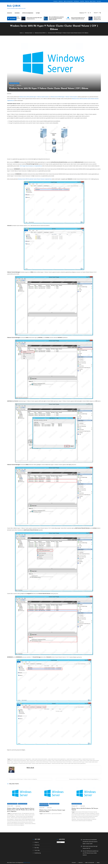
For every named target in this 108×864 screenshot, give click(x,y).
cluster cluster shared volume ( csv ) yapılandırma (21, 759)
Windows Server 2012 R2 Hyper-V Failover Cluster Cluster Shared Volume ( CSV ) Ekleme (54, 762)
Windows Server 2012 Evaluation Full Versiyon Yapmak (86, 812)
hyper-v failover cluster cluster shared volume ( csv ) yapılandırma (65, 760)
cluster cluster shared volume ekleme (39, 759)
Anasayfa (55, 1)
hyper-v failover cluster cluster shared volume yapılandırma (23, 762)
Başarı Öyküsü (93, 1)
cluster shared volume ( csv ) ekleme (74, 759)
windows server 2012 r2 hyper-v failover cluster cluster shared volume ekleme (35, 763)
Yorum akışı (37, 850)
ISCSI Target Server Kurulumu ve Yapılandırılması (31, 166)
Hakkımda (60, 1)
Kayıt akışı (36, 847)
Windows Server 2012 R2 (14, 83)
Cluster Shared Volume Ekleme (19, 760)
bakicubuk (19, 85)
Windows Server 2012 (44, 803)
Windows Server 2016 (23, 803)
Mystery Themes (26, 862)
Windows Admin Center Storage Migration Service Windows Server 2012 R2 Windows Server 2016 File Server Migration (20, 810)
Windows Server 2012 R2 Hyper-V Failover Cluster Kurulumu (64, 96)
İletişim (38, 13)
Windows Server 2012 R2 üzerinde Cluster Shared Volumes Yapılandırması (35, 179)
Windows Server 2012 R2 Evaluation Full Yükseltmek (82, 820)
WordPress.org (37, 853)
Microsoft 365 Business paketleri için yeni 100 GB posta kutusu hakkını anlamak (43, 18)
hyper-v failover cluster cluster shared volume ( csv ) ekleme (39, 760)
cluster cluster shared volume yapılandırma (57, 759)
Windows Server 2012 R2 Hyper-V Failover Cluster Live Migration (23, 779)
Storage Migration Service (16, 813)
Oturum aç (36, 845)
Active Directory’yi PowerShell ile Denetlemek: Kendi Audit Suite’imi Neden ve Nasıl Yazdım (90, 841)
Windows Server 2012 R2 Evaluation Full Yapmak (86, 819)
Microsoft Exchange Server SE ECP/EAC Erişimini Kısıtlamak (64, 18)
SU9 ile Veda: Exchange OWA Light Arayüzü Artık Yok (21, 18)
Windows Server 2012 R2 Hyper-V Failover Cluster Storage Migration (83, 779)
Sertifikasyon (76, 1)
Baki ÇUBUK (13, 6)
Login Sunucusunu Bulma (57, 813)
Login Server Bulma (47, 813)
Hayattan (82, 1)
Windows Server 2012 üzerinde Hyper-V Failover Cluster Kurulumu (34, 96)
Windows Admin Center (19, 814)
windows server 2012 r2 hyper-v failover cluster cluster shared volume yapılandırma (69, 763)
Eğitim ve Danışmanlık (68, 1)
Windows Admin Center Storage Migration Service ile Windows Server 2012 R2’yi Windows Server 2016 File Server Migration (21, 822)
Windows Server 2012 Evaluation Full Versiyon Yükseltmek (83, 813)
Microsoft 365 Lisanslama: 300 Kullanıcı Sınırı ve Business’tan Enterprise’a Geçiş (87, 18)
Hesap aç (36, 842)
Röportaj (87, 1)
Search (95, 12)
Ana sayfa (99, 1)
